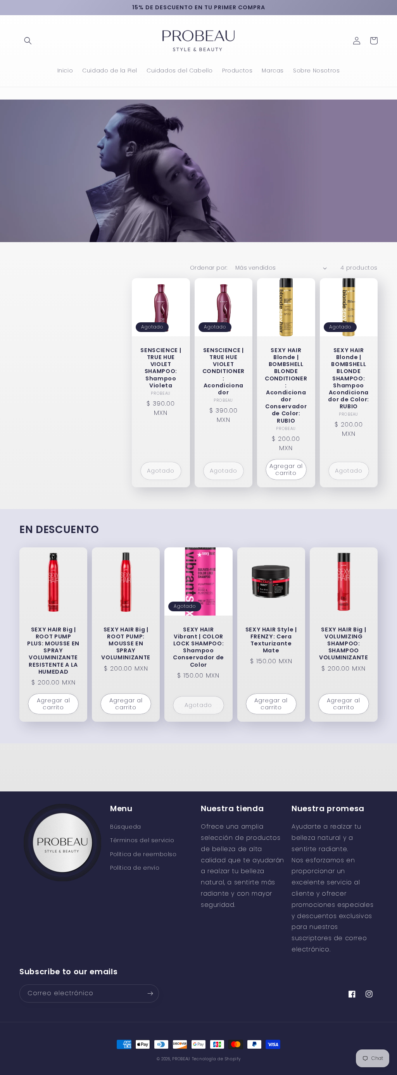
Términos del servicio (142, 840)
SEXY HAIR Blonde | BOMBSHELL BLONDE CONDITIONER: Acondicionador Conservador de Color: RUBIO (286, 385)
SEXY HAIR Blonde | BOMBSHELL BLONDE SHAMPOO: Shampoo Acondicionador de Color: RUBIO (348, 378)
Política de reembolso (143, 854)
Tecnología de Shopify (216, 1059)
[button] (27, 40)
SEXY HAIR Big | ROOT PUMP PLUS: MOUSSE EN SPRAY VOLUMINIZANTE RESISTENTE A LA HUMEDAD (53, 650)
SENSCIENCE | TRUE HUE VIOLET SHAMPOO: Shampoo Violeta (160, 368)
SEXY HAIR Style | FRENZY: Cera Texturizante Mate (271, 640)
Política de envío (134, 868)
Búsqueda (125, 827)
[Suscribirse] (150, 993)
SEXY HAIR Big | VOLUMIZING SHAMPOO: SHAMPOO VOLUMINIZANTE (343, 643)
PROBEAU (182, 1059)
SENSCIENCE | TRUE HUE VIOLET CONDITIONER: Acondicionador (223, 371)
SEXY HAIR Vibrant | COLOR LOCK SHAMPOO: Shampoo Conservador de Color (198, 647)
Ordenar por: (209, 268)
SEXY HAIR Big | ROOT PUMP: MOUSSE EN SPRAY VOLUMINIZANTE (125, 643)
